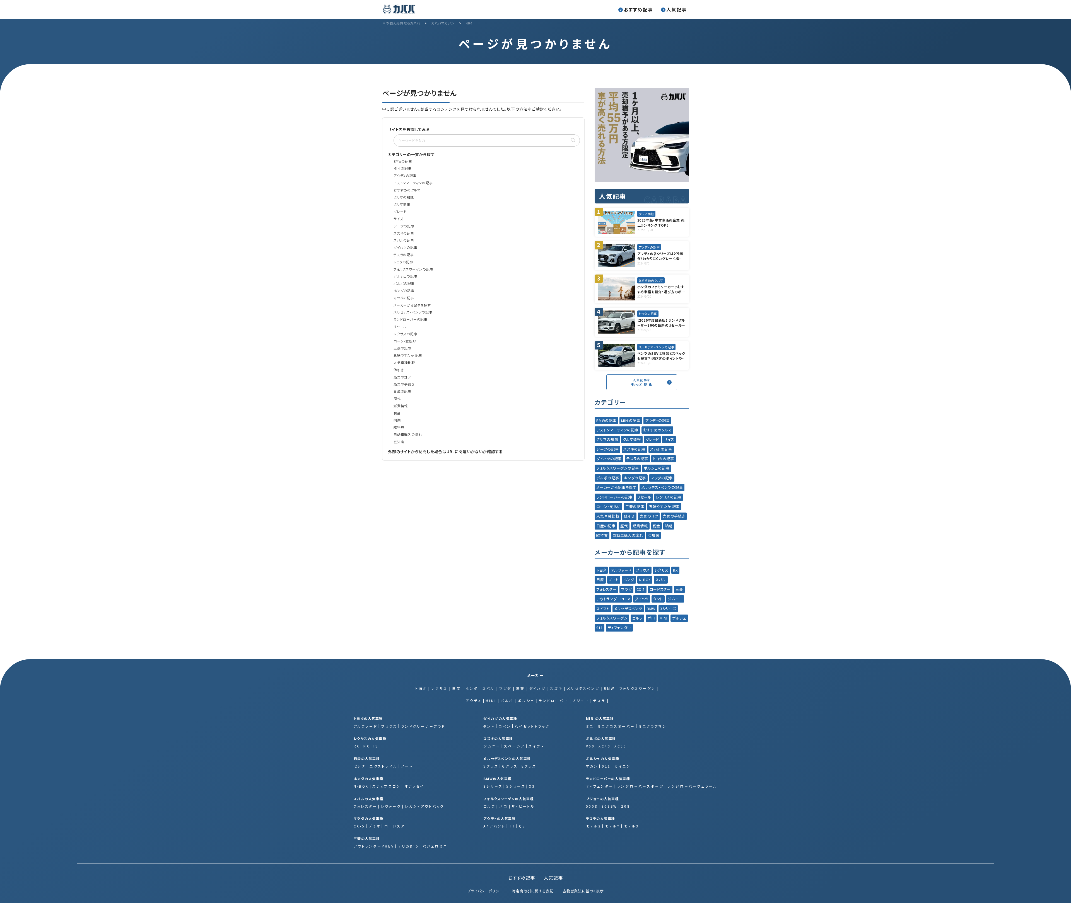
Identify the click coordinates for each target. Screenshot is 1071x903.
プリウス (643, 570)
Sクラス (490, 766)
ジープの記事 (404, 226)
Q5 (522, 826)
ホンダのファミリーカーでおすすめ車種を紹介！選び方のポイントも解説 (661, 289)
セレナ (360, 766)
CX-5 (640, 589)
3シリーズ (668, 608)
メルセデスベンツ (628, 608)
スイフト (602, 608)
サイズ (398, 218)
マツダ (626, 589)
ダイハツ (642, 598)
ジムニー (675, 598)
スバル (660, 579)
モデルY (612, 826)
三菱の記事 (402, 348)
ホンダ (628, 579)
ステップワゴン (386, 786)
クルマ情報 (402, 204)
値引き (399, 369)
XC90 (620, 746)
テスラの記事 (404, 254)
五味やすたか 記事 (408, 355)
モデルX (631, 826)
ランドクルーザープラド (423, 726)
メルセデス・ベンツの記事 (413, 312)
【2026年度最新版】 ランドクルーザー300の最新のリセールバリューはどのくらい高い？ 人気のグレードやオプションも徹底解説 (661, 323)
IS (375, 746)
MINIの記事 (403, 168)
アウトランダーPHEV (613, 598)
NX (366, 746)
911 (599, 627)
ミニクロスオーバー (616, 726)
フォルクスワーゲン (612, 618)
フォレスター (606, 589)
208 (625, 806)
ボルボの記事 (404, 283)
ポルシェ (679, 618)
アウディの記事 (405, 175)
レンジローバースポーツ (640, 786)
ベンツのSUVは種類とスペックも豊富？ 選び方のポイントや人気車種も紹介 (661, 356)
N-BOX (645, 579)
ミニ (590, 726)
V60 (590, 746)
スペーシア (514, 746)
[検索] (573, 140)
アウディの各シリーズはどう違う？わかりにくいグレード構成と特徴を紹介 (661, 256)
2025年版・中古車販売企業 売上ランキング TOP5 (661, 222)
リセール (400, 326)
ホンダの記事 (404, 290)
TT (512, 826)
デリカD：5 (408, 846)
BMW (651, 608)
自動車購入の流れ (408, 434)
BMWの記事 (403, 161)
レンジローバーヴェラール (692, 786)
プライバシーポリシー (485, 891)
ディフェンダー (619, 627)
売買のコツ (402, 377)
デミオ (375, 826)
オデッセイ (414, 786)
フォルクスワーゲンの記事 (413, 269)
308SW (610, 806)
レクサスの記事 (406, 333)
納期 (397, 419)
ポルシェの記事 (406, 276)
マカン (592, 766)
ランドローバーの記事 (411, 319)
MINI (663, 618)
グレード (400, 211)
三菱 (679, 589)
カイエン (622, 766)
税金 (397, 413)
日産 (600, 579)
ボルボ (507, 700)
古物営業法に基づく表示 (583, 891)
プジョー (580, 700)
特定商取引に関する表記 (533, 891)
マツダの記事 (404, 297)
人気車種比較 (404, 362)
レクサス (662, 570)
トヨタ (601, 570)
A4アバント (494, 826)
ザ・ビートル (523, 806)
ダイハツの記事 (406, 247)
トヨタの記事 (403, 261)
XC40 (605, 746)
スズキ (556, 688)
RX (675, 570)
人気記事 (676, 9)
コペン (505, 726)
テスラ (599, 700)
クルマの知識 (404, 197)
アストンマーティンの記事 (413, 182)
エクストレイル (384, 766)
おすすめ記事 (638, 9)
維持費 (399, 427)
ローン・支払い (405, 341)
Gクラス (510, 766)
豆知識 (399, 441)
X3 (532, 786)
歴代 (397, 398)
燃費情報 (401, 405)
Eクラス (529, 766)
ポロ (651, 618)
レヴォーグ (391, 806)
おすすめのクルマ (407, 190)
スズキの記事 (404, 233)
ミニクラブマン (653, 726)
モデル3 (593, 826)
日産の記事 (402, 391)
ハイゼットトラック (532, 726)
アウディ (473, 700)
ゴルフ (637, 618)
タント (658, 598)
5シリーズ (515, 786)
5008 (592, 806)
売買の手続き (404, 384)
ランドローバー (553, 700)
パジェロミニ (435, 846)
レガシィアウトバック (424, 806)
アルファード (621, 570)
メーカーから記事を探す (412, 305)
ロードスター (660, 589)
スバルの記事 (404, 240)
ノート (614, 579)
